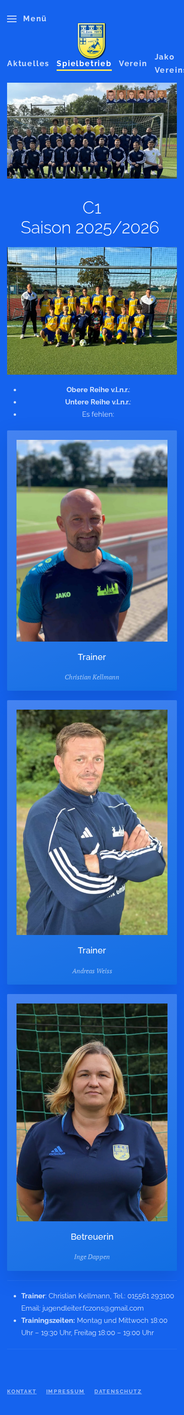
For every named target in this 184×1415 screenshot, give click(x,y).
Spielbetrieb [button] (84, 63)
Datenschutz (118, 1392)
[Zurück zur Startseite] (92, 41)
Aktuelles (28, 63)
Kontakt (22, 1392)
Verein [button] (133, 63)
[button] (27, 19)
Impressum (65, 1392)
